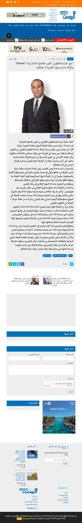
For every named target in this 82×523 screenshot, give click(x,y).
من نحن (45, 2)
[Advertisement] (41, 310)
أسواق (74, 30)
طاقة (9, 25)
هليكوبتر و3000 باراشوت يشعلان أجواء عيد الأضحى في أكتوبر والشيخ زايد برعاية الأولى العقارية (19, 456)
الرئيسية (73, 25)
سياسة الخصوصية (36, 2)
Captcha (69, 379)
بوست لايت (60, 30)
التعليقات (11, 59)
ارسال (70, 391)
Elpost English (45, 25)
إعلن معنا (61, 5)
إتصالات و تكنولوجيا (18, 25)
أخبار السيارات (52, 30)
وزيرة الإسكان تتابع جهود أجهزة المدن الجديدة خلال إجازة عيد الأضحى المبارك (19, 476)
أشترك (65, 463)
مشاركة (65, 264)
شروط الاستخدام (71, 5)
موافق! (19, 519)
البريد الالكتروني (34, 355)
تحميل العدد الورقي (50, 5)
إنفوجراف (67, 30)
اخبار (67, 25)
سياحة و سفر (29, 25)
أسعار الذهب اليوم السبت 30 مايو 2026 (36, 40)
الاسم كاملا (69, 355)
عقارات (54, 25)
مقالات (36, 25)
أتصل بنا (35, 499)
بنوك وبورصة (61, 25)
